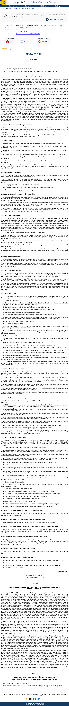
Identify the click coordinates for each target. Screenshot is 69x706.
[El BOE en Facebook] (34, 700)
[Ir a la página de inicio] (35, 2)
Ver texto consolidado (57, 19)
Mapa (23, 694)
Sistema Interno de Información (59, 694)
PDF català (45, 41)
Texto (4, 50)
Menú (56, 6)
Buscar (15, 8)
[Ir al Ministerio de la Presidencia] (3, 2)
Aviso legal (29, 694)
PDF (11, 41)
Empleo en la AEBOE (37, 695)
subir (64, 690)
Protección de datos (45, 694)
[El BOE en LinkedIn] (38, 700)
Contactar (5, 694)
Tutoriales (29, 695)
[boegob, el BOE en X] (30, 700)
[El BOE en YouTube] (43, 700)
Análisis (10, 50)
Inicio (10, 8)
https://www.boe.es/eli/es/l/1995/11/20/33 (28, 34)
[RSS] (26, 700)
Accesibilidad (36, 694)
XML (25, 41)
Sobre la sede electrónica (15, 694)
